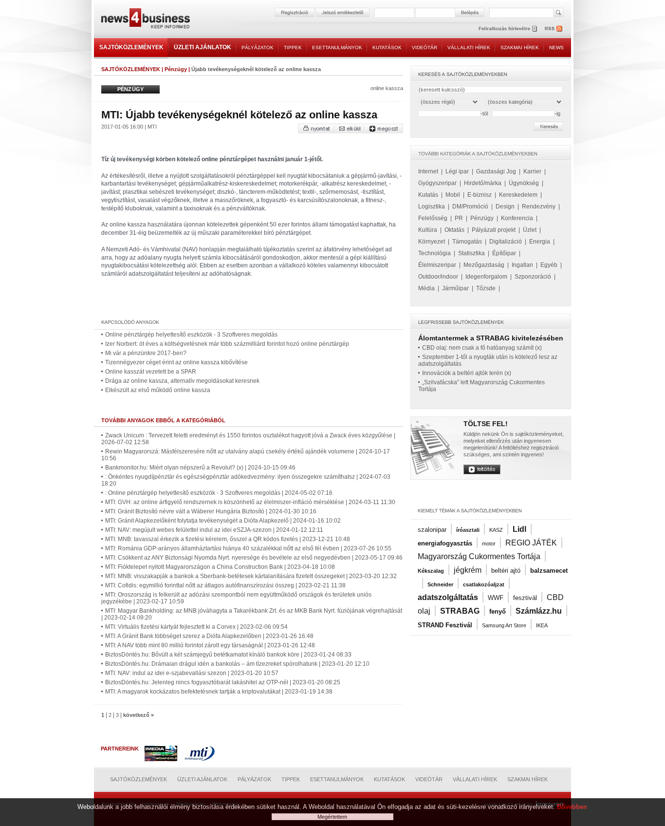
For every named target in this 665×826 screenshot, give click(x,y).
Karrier (532, 171)
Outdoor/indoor (438, 276)
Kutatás (428, 194)
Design (505, 206)
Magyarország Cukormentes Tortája (479, 556)
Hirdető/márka (482, 183)
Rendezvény (538, 206)
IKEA (542, 625)
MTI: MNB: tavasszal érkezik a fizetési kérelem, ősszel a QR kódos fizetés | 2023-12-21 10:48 (227, 539)
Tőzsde (486, 288)
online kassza (386, 88)
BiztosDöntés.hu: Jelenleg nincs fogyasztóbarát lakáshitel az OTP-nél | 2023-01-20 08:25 (222, 682)
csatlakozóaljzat (483, 584)
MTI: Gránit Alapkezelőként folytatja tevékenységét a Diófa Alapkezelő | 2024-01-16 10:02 (223, 520)
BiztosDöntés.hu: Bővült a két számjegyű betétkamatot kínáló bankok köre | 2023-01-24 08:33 (228, 654)
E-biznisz (479, 194)
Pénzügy (176, 69)
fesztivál (525, 597)
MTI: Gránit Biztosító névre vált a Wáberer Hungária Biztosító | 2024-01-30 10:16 (210, 511)
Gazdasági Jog (496, 171)
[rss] (554, 28)
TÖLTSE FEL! (485, 424)
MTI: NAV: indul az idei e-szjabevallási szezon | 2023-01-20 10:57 (191, 673)
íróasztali (468, 530)
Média (426, 288)
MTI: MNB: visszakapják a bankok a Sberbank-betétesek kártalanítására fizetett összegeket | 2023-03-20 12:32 (251, 576)
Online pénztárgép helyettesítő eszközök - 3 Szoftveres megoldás (191, 334)
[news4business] (145, 20)
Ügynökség (524, 183)
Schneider (440, 584)
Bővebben (572, 806)
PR (459, 218)
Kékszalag (431, 571)
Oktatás (454, 229)
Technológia (434, 253)
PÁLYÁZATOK (257, 47)
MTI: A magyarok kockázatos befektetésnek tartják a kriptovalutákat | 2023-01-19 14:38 (218, 691)
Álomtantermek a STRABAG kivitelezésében (490, 338)
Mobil (452, 194)
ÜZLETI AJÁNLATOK (202, 47)
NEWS (556, 47)
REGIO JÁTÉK (531, 543)
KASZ (496, 530)
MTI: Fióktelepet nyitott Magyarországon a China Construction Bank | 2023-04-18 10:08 (220, 566)
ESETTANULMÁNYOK (337, 47)
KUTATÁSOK (387, 47)
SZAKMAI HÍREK (519, 47)
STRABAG (460, 611)
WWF (495, 597)
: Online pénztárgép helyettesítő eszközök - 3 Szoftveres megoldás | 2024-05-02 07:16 (218, 492)
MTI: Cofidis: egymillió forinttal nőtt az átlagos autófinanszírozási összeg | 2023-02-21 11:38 (225, 585)
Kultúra (427, 229)
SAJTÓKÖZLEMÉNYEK (131, 47)
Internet (428, 171)
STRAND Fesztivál (445, 625)
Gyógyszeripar (437, 183)
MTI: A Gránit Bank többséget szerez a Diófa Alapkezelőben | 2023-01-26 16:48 (209, 636)
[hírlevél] (508, 28)
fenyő (497, 611)
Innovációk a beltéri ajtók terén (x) (466, 373)
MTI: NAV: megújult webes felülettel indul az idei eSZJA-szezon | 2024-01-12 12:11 (214, 529)
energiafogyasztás (445, 543)
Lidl (519, 529)
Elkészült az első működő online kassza (157, 390)
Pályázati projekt (494, 229)
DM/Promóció (470, 206)
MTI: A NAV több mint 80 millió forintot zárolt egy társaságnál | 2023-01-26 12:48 (210, 645)
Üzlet (529, 229)
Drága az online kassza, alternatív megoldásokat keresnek (182, 380)
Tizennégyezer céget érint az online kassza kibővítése (176, 362)
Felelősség (432, 218)
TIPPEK (293, 47)
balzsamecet (549, 570)
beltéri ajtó (505, 570)
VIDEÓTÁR (424, 47)
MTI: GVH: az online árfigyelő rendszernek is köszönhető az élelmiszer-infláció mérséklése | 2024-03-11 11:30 (250, 502)
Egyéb (548, 265)
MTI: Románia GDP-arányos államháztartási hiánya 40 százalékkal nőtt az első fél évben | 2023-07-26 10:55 (248, 548)
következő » (138, 715)
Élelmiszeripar (437, 265)
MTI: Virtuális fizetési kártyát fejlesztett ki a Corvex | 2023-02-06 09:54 (196, 626)
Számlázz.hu (539, 611)
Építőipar (504, 253)
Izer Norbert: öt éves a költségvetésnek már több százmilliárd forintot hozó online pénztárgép (227, 343)
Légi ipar (457, 171)
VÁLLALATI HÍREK (468, 47)
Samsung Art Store (504, 625)
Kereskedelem (518, 194)
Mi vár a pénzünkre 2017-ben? (145, 353)
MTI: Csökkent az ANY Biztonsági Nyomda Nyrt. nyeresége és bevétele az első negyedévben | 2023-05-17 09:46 (254, 557)
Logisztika (431, 206)
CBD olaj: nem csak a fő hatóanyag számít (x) (482, 347)
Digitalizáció (505, 241)
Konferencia (517, 218)
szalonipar (432, 529)
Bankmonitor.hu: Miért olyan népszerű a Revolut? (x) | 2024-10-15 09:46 (200, 467)
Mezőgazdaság (483, 265)
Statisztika (471, 253)
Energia (539, 241)
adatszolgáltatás (448, 597)
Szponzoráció (533, 276)
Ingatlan (522, 265)
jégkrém (467, 570)
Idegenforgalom (486, 276)
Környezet (431, 241)
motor (489, 543)
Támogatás (467, 241)
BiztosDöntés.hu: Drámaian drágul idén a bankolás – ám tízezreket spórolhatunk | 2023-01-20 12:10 (237, 663)
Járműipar (455, 288)
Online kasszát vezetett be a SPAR (150, 371)
